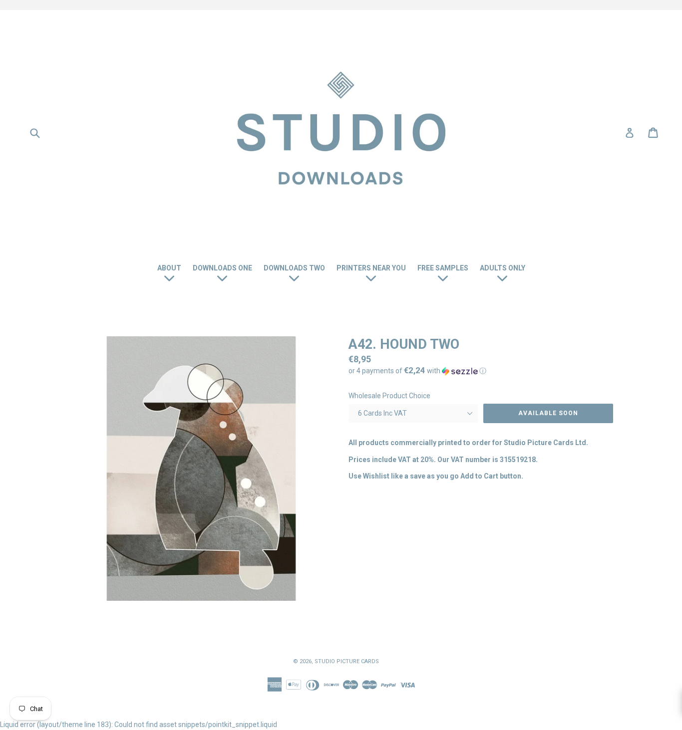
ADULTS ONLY (502, 268)
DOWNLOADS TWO (294, 268)
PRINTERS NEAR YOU (371, 268)
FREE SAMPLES (442, 268)
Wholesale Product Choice (389, 396)
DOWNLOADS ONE (222, 268)
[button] (480, 371)
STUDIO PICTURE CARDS (347, 661)
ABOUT (169, 268)
